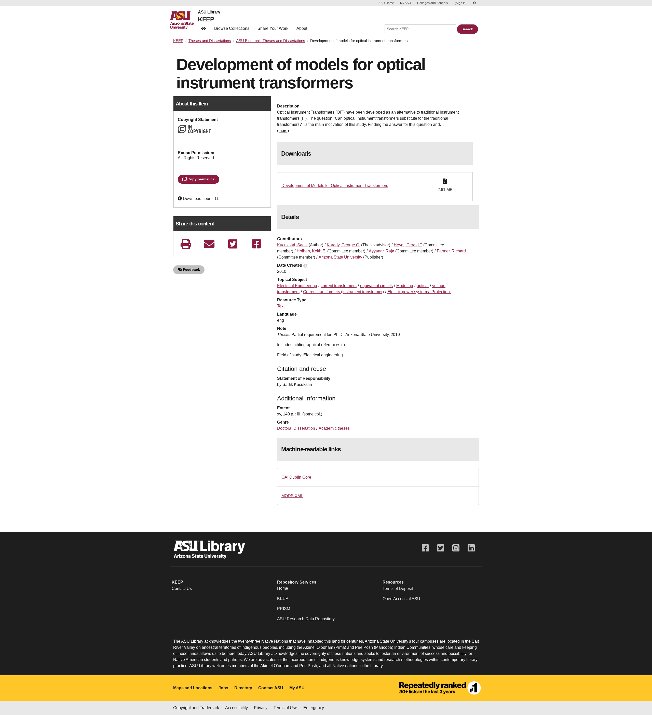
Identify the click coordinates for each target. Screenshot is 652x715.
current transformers (339, 286)
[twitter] (233, 244)
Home (282, 588)
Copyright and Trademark (196, 708)
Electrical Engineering (297, 286)
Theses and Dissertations (209, 41)
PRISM (283, 608)
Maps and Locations (192, 688)
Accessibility (236, 708)
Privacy (260, 708)
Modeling (404, 286)
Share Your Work (272, 28)
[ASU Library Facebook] (425, 548)
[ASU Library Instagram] (456, 548)
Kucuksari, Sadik (292, 245)
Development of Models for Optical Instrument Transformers (334, 185)
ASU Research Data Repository (306, 619)
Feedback (191, 269)
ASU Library (209, 12)
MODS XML (292, 496)
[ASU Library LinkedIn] (471, 548)
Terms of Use (285, 708)
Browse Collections (231, 28)
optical (423, 286)
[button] (180, 198)
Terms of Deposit (398, 588)
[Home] (184, 20)
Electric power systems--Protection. (419, 292)
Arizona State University (340, 257)
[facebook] (256, 244)
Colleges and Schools (432, 3)
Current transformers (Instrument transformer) (343, 292)
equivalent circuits (376, 286)
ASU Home (386, 3)
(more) (283, 130)
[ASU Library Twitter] (440, 548)
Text (280, 306)
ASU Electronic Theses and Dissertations (270, 41)
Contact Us (182, 588)
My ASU (405, 3)
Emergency (313, 708)
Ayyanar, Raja (381, 251)
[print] (185, 244)
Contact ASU (270, 688)
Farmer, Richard (451, 251)
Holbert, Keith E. (311, 251)
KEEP (206, 19)
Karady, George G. (343, 245)
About (301, 28)
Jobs (223, 688)
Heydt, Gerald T (408, 245)
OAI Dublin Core (296, 477)
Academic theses (334, 428)
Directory (243, 688)
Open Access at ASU (401, 599)
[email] (209, 244)
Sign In (461, 3)
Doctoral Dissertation (296, 428)
